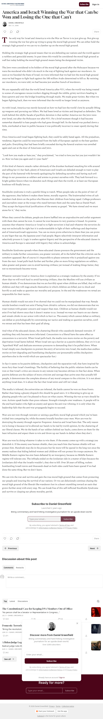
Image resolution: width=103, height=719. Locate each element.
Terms (58, 706)
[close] (77, 623)
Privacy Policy (71, 670)
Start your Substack (46, 711)
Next (92, 548)
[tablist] (13, 567)
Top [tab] (5, 601)
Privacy (52, 706)
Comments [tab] (8, 567)
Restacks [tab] (20, 567)
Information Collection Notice (50, 670)
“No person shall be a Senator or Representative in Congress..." (31, 612)
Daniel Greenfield (16, 23)
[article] (51, 614)
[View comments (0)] (11, 31)
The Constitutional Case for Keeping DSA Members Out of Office (37, 608)
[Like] (5, 31)
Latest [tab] (12, 601)
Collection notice (68, 706)
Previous (12, 548)
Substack (40, 716)
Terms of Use (64, 667)
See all (7, 659)
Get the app (62, 711)
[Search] (98, 601)
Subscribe (84, 4)
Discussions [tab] (23, 601)
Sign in (95, 4)
